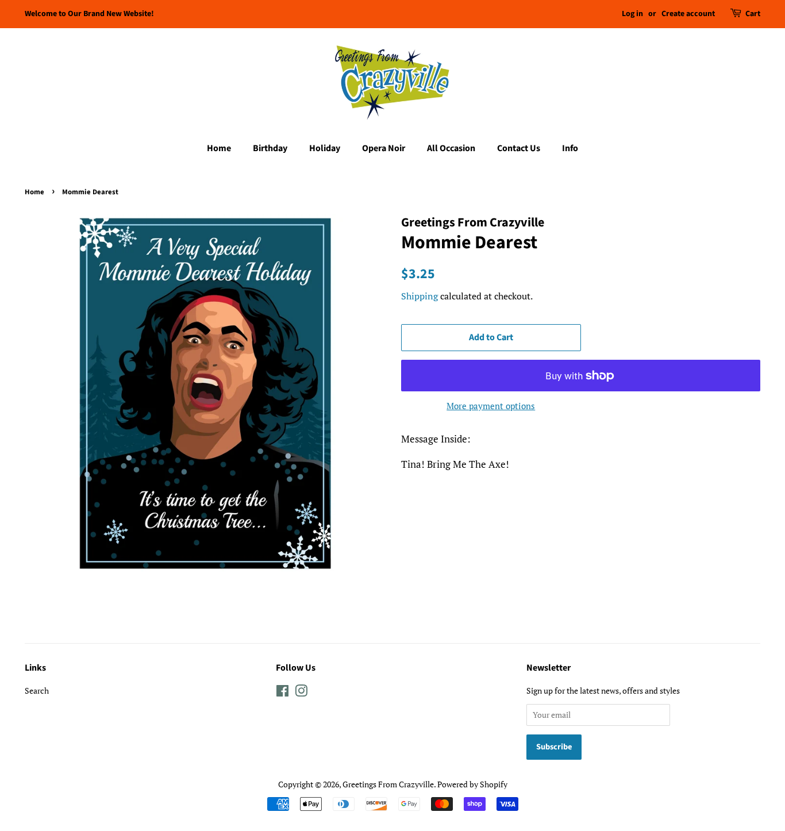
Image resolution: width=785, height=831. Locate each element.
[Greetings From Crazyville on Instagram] (301, 692)
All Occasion (451, 148)
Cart (752, 14)
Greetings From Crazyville (388, 784)
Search (37, 690)
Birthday (270, 148)
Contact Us (518, 148)
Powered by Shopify (472, 784)
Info (570, 148)
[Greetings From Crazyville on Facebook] (282, 692)
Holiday (324, 148)
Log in (632, 14)
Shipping (419, 296)
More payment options (491, 405)
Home (219, 148)
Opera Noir (383, 148)
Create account (688, 14)
